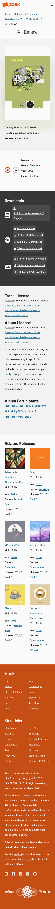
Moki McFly (11, 405)
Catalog (9, 681)
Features (9, 733)
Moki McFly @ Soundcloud (19, 411)
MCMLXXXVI (12, 545)
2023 (14, 494)
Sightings (34, 733)
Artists (8, 686)
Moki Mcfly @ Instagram (18, 416)
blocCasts (10, 728)
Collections (11, 744)
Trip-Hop (34, 703)
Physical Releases (14, 692)
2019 (39, 557)
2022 (31, 170)
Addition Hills (37, 545)
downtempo (36, 165)
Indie (31, 681)
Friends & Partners (39, 739)
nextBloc (33, 728)
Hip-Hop (9, 697)
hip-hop (44, 489)
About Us (10, 755)
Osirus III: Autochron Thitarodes (36, 613)
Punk (31, 692)
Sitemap (33, 750)
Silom (8, 608)
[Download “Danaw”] (16, 170)
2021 (39, 484)
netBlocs (33, 708)
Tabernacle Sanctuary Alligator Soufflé (14, 477)
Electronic (34, 697)
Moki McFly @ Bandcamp (32, 405)
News (8, 739)
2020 (14, 557)
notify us (10, 374)
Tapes (8, 750)
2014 (39, 630)
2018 (13, 620)
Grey (32, 472)
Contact (9, 761)
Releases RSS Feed (39, 761)
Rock (7, 708)
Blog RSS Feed (37, 755)
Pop (7, 703)
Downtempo (35, 686)
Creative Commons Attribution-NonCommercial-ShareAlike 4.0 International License (22, 310)
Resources (34, 744)
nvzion (18, 854)
